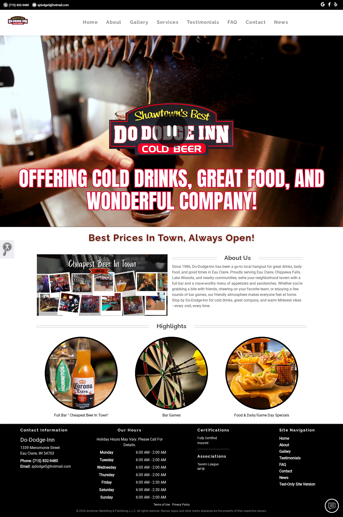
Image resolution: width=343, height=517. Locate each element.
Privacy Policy (181, 504)
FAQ (232, 22)
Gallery (139, 22)
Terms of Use (162, 504)
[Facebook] (329, 4)
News (281, 22)
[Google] (323, 4)
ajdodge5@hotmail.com (53, 5)
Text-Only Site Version (297, 484)
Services (167, 22)
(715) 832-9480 (19, 5)
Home (90, 22)
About (114, 22)
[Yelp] (335, 4)
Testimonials (203, 22)
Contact (256, 22)
